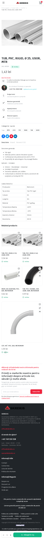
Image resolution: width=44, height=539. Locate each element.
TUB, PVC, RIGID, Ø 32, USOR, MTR (9, 254)
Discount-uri (6, 484)
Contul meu (5, 466)
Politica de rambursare (22, 516)
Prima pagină (5, 8)
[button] (3, 81)
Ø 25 (14, 130)
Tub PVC (23, 8)
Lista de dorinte (7, 469)
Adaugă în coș (29, 535)
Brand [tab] (12, 142)
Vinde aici (5, 490)
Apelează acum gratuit (30, 89)
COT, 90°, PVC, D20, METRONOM (13, 346)
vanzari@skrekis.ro (8, 453)
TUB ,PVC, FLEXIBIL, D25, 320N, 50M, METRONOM (31, 290)
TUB (31, 130)
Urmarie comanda (26, 519)
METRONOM (6, 78)
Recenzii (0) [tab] (21, 142)
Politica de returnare (9, 471)
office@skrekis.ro (8, 429)
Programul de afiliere (9, 487)
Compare (18, 236)
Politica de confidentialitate (10, 514)
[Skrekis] (21, 3)
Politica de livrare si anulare (10, 519)
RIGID (25, 130)
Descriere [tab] (5, 142)
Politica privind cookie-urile (29, 514)
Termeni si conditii (7, 516)
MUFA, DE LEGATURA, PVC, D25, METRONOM (10, 290)
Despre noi (5, 481)
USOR (37, 130)
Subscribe (36, 392)
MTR (8, 130)
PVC (20, 130)
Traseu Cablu (15, 8)
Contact (4, 463)
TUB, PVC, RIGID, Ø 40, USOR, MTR (30, 254)
